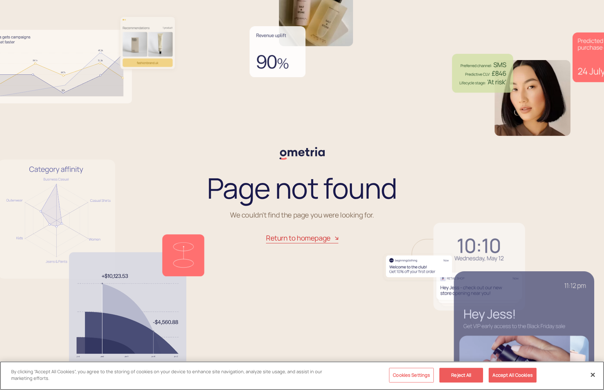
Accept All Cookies (512, 375)
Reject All (461, 375)
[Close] (593, 374)
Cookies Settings (411, 375)
